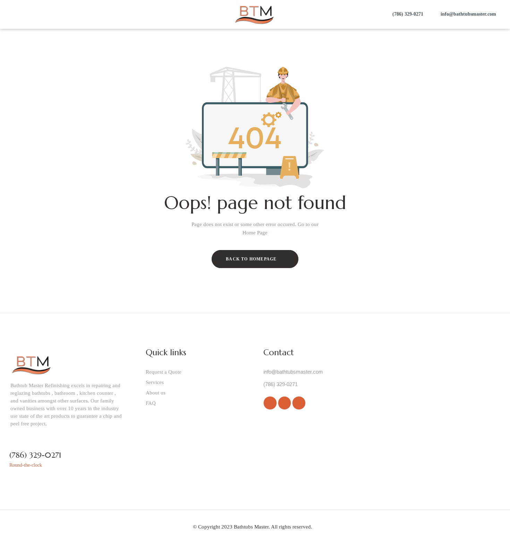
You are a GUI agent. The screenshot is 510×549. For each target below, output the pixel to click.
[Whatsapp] (270, 402)
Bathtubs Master (251, 527)
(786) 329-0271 (35, 455)
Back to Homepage (252, 259)
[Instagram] (284, 402)
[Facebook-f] (298, 402)
